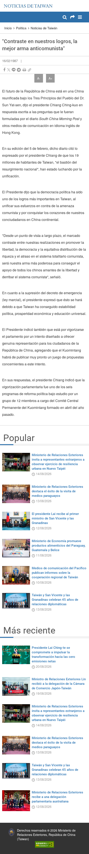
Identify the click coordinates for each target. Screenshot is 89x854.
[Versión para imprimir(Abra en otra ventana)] (24, 69)
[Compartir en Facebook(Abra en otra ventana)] (4, 69)
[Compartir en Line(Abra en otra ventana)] (13, 69)
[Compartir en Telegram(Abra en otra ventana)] (18, 69)
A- (38, 78)
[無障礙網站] (44, 844)
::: (4, 2)
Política (21, 28)
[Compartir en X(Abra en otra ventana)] (8, 69)
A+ (50, 78)
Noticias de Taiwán (44, 28)
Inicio (8, 28)
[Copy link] (29, 69)
